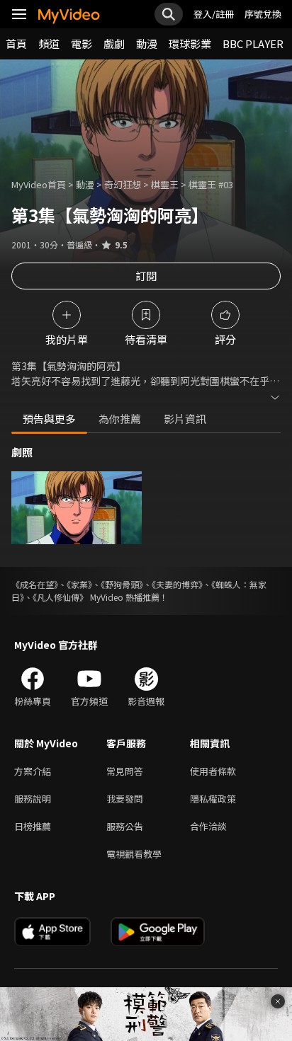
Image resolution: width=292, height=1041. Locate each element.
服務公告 (124, 826)
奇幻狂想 (122, 184)
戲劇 (114, 43)
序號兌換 (263, 14)
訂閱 (146, 275)
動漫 (146, 43)
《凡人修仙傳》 (60, 597)
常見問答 (124, 771)
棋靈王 (165, 184)
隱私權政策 (213, 798)
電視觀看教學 (134, 854)
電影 (81, 43)
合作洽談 (208, 826)
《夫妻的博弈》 (177, 584)
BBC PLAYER (253, 43)
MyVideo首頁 (38, 184)
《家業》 (79, 584)
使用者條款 (213, 771)
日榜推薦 (32, 826)
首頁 (16, 43)
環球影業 (190, 43)
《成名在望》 (34, 584)
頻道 (49, 43)
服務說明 (32, 798)
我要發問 (124, 798)
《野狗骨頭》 (122, 584)
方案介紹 (32, 771)
